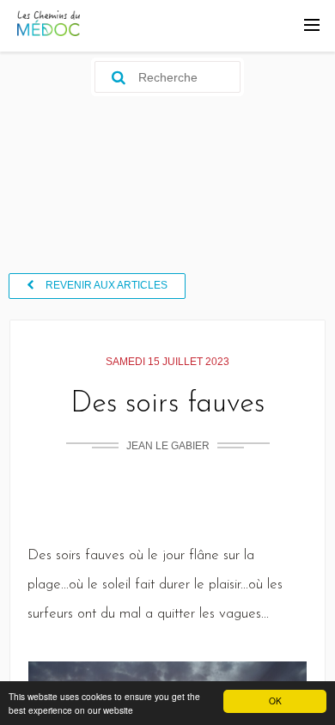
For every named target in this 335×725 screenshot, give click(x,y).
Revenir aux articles (111, 289)
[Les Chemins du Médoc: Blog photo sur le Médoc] (48, 31)
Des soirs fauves (167, 413)
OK (275, 700)
